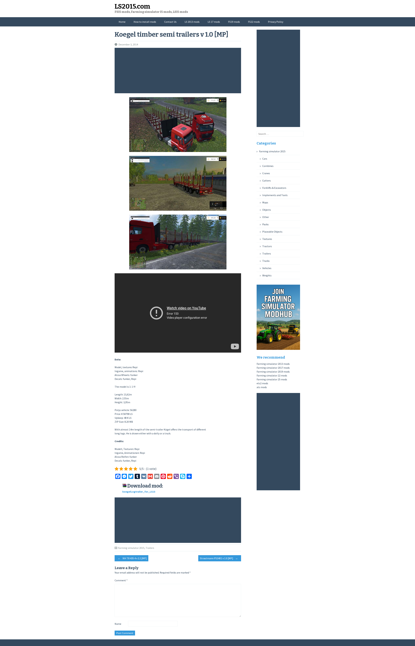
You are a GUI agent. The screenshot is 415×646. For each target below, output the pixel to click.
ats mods (262, 387)
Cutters (266, 180)
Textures (267, 239)
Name (118, 623)
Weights (267, 275)
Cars (264, 158)
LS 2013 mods (192, 21)
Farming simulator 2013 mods (273, 363)
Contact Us (170, 21)
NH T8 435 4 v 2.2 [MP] (132, 558)
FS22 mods (254, 21)
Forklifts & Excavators (274, 187)
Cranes (266, 173)
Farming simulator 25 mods (272, 379)
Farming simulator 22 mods (272, 375)
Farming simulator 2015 (131, 547)
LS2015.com (132, 6)
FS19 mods (234, 21)
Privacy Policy (275, 21)
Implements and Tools (275, 195)
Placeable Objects (272, 231)
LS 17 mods (214, 21)
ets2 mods (262, 383)
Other (265, 217)
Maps (265, 202)
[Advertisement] (178, 70)
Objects (266, 209)
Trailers (150, 547)
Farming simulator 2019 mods (273, 371)
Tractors (267, 246)
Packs (265, 224)
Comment (121, 580)
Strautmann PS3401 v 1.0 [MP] (219, 558)
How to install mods (145, 21)
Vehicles (266, 268)
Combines (267, 166)
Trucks (266, 260)
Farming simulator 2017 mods (273, 367)
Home (122, 21)
